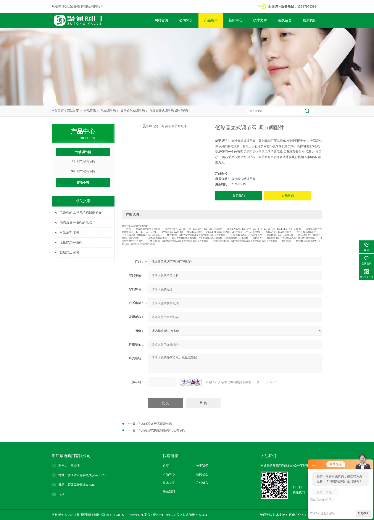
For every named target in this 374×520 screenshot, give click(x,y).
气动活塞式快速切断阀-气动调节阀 (162, 430)
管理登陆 (266, 515)
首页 (166, 465)
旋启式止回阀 (69, 252)
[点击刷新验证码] (191, 382)
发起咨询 (363, 513)
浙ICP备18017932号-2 (167, 515)
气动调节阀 (108, 110)
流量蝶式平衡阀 (71, 242)
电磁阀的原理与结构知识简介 (81, 212)
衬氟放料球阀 (69, 232)
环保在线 (294, 515)
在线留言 (285, 20)
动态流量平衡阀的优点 (76, 222)
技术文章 (260, 20)
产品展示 (211, 20)
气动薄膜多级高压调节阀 (155, 424)
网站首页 (161, 20)
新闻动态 (202, 474)
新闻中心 (235, 20)
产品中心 (169, 474)
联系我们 (309, 20)
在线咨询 (288, 195)
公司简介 (186, 20)
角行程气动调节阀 (83, 171)
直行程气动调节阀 (133, 110)
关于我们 (202, 465)
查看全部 (83, 182)
